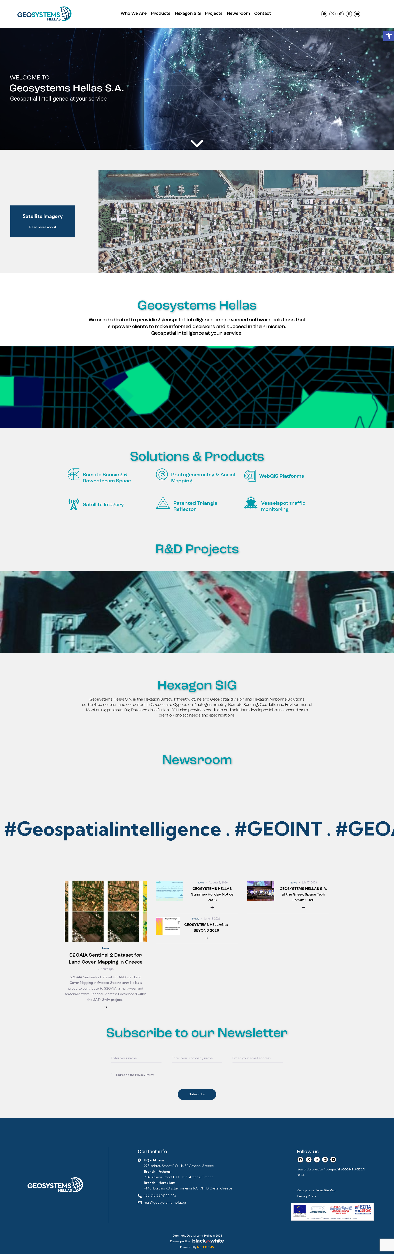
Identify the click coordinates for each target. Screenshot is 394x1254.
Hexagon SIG (197, 686)
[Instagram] (341, 14)
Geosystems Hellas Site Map (316, 1190)
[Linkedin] (349, 14)
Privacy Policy (306, 1196)
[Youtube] (357, 14)
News (105, 948)
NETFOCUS (205, 1247)
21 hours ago (105, 969)
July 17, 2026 (309, 882)
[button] (388, 36)
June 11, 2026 (212, 918)
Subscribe (197, 1094)
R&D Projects (197, 550)
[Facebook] (324, 14)
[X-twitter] (332, 14)
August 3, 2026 (218, 882)
